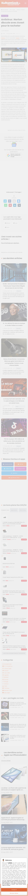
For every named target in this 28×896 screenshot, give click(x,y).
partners (10, 862)
